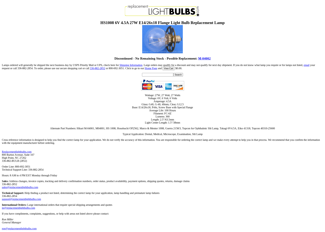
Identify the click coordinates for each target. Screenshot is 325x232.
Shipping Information (131, 65)
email (306, 65)
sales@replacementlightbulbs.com (20, 187)
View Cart (168, 68)
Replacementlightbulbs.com (16, 151)
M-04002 (204, 58)
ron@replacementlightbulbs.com (19, 228)
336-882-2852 (97, 68)
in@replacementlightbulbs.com (18, 207)
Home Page (151, 68)
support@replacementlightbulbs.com (21, 199)
